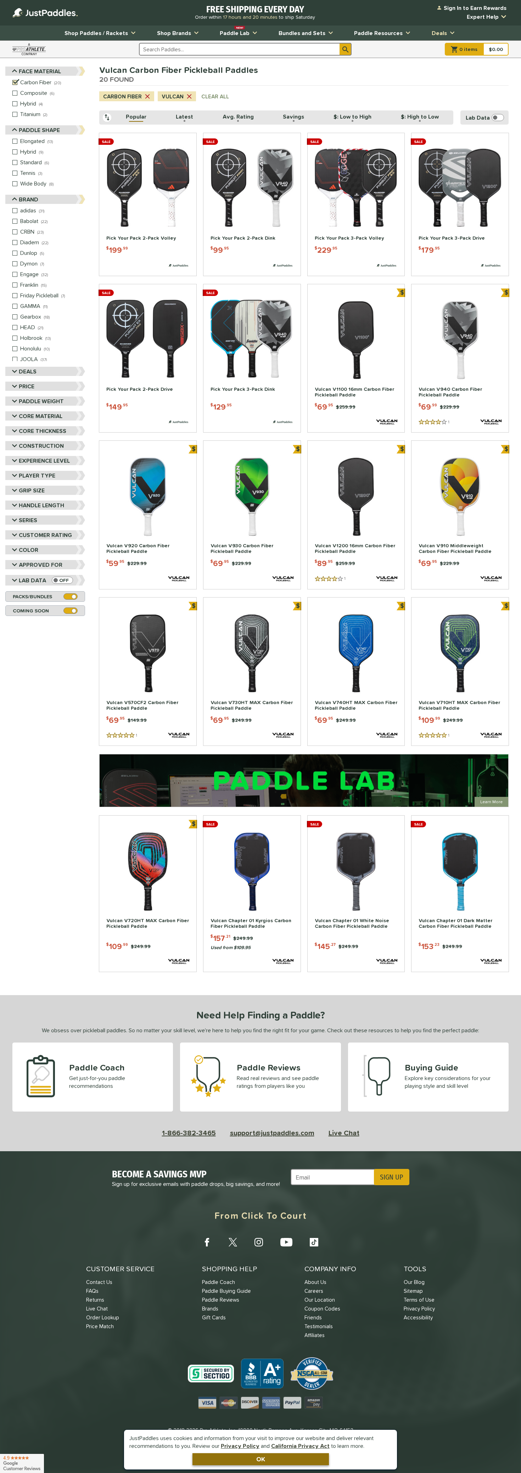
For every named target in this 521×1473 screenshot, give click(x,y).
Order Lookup (102, 1317)
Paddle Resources (378, 33)
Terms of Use (419, 1300)
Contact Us (99, 1282)
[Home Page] (45, 12)
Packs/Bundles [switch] (32, 596)
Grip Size (32, 490)
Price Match (100, 1326)
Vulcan (173, 96)
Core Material (40, 416)
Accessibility (418, 1317)
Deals (439, 33)
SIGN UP (391, 1177)
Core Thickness (42, 431)
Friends (313, 1317)
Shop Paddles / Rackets (96, 33)
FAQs (92, 1291)
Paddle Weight (41, 401)
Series (28, 520)
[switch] (62, 580)
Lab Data (32, 580)
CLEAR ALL (215, 96)
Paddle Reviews (220, 1300)
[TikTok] (314, 1242)
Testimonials (318, 1326)
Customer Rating (45, 535)
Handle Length (41, 505)
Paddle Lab (235, 31)
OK (260, 1459)
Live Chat (344, 1133)
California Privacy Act (300, 1445)
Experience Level (44, 460)
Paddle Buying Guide (226, 1291)
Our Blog (414, 1282)
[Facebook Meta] (207, 1242)
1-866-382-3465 (189, 1133)
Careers (313, 1291)
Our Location (319, 1300)
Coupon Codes (322, 1308)
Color (28, 550)
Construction (41, 445)
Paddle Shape (39, 130)
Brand (28, 199)
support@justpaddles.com (272, 1133)
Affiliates (314, 1335)
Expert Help (483, 16)
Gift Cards (214, 1317)
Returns (95, 1300)
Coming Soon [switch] (31, 610)
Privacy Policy (240, 1445)
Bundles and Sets (302, 33)
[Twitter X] (233, 1242)
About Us (315, 1282)
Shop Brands (174, 33)
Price (26, 386)
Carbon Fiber (122, 96)
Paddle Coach (218, 1282)
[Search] (346, 49)
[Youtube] (286, 1242)
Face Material (40, 71)
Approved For (40, 564)
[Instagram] (258, 1242)
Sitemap (413, 1291)
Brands (210, 1308)
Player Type (37, 475)
